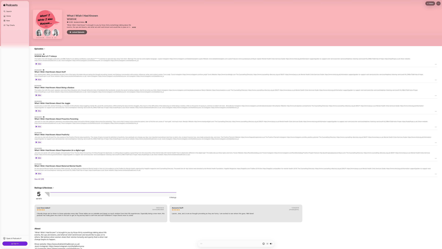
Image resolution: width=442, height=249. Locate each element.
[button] (15, 11)
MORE (134, 27)
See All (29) (39, 179)
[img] (10, 5)
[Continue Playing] (267, 243)
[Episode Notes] (263, 243)
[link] (40, 48)
